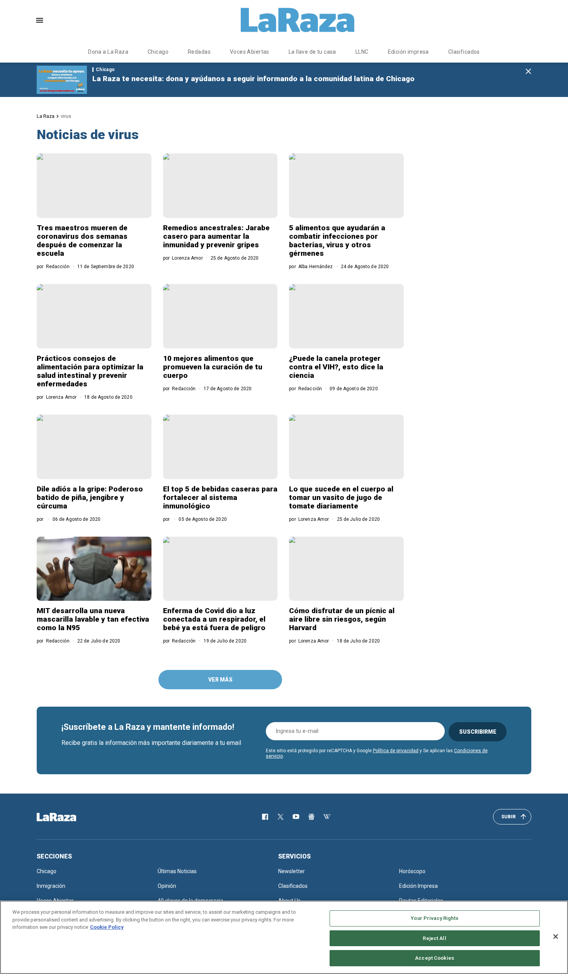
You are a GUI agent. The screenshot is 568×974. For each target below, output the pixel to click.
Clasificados (464, 52)
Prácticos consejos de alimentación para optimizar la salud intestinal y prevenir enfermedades (90, 371)
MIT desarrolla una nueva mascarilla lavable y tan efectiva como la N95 (93, 619)
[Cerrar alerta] (528, 71)
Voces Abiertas (249, 52)
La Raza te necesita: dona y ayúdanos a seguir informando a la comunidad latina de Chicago (253, 78)
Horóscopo (412, 871)
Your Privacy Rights (434, 918)
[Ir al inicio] (68, 817)
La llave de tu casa (312, 52)
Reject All (434, 938)
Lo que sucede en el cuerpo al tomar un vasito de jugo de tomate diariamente (341, 497)
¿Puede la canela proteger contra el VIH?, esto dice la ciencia (336, 367)
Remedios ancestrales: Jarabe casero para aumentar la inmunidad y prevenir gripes (216, 236)
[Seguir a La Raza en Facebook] (265, 816)
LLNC (362, 52)
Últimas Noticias (177, 871)
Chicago (158, 52)
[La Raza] (297, 20)
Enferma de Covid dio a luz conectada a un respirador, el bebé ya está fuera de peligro (214, 619)
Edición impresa (408, 52)
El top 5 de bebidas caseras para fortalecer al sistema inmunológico (220, 497)
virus (66, 116)
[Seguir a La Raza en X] (280, 816)
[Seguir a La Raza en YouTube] (296, 816)
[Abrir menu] (39, 20)
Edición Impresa (418, 886)
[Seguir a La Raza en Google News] (311, 816)
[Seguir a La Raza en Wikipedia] (327, 816)
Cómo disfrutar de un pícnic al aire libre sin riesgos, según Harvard (342, 619)
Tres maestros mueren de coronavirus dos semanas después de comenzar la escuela (82, 240)
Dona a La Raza (108, 52)
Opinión (167, 886)
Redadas (199, 52)
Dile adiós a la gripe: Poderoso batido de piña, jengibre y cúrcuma (90, 497)
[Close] (555, 936)
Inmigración (51, 886)
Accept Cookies (434, 958)
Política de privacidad (395, 750)
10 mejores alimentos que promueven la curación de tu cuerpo (212, 367)
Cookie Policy (107, 927)
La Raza (45, 116)
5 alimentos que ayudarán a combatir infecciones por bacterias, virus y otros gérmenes (337, 240)
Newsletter (291, 871)
